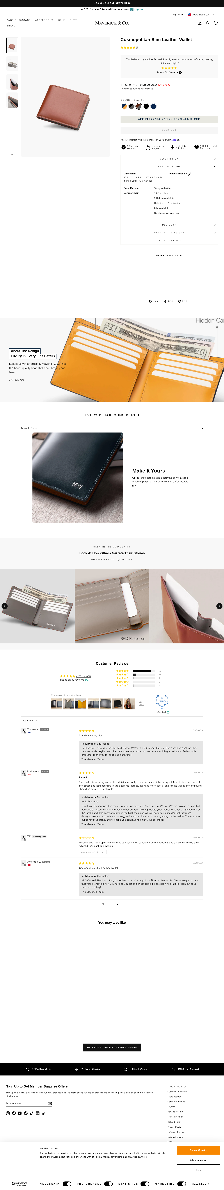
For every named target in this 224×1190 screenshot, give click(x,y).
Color (132, 100)
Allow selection (198, 1160)
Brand (11, 26)
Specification (169, 167)
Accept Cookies (198, 1150)
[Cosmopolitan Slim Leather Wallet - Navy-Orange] (23, 1017)
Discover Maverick (176, 1087)
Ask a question (169, 240)
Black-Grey (131, 106)
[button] (128, 47)
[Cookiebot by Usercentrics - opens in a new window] (19, 1184)
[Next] (219, 606)
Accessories (44, 20)
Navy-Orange (124, 106)
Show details (199, 1184)
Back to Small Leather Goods (114, 1047)
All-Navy (153, 106)
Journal (171, 1107)
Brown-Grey (139, 106)
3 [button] (113, 904)
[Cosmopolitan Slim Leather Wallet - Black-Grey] (27, 1017)
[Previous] (5, 606)
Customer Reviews (177, 1092)
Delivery (169, 225)
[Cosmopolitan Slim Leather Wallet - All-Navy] (39, 1017)
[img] (86, 731)
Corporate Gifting (176, 1102)
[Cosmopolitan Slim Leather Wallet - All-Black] (35, 1017)
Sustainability (174, 1097)
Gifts (74, 20)
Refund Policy (174, 1122)
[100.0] (162, 701)
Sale (61, 20)
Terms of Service (176, 1132)
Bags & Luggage (19, 20)
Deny (198, 1170)
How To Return (175, 1112)
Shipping (125, 89)
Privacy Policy (174, 1127)
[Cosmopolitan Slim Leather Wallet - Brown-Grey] (31, 1017)
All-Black (146, 106)
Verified (161, 712)
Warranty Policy (175, 1117)
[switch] (108, 1183)
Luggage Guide (175, 1137)
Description (169, 159)
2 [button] (108, 904)
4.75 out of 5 (83, 676)
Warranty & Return (169, 233)
